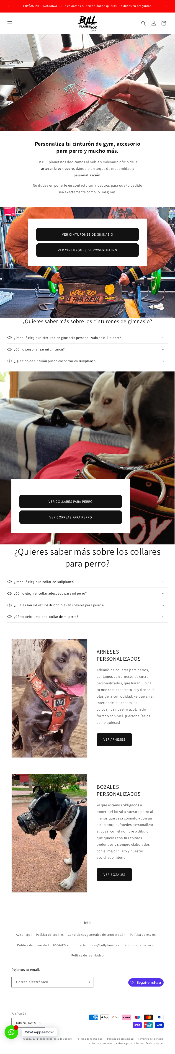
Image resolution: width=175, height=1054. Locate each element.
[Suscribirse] (88, 982)
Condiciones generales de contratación (97, 935)
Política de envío (102, 1043)
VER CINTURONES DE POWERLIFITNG (87, 250)
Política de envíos (143, 935)
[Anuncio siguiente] (166, 6)
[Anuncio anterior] (9, 6)
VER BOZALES (114, 874)
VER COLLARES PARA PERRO (71, 501)
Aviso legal (24, 935)
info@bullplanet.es (105, 945)
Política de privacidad (33, 945)
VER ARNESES (114, 739)
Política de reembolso (87, 955)
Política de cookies (50, 935)
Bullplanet (39, 1038)
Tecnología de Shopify (59, 1038)
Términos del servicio (138, 945)
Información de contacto (149, 1043)
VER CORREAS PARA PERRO (70, 517)
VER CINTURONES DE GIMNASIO (87, 234)
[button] (10, 23)
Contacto (79, 945)
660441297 (60, 945)
